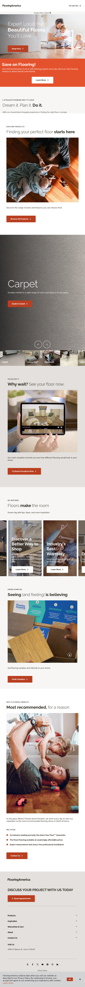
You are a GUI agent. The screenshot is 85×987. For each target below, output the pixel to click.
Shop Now (16, 49)
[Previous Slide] (38, 344)
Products (12, 915)
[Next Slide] (46, 344)
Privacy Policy (42, 970)
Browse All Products (19, 219)
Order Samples (18, 679)
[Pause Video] (70, 445)
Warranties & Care (16, 927)
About (10, 932)
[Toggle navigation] (80, 6)
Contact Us (15, 856)
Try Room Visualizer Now (23, 471)
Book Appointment (22, 898)
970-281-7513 (73, 6)
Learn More (41, 80)
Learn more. (8, 983)
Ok (70, 979)
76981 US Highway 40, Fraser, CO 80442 (21, 949)
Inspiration (12, 921)
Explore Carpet (18, 304)
